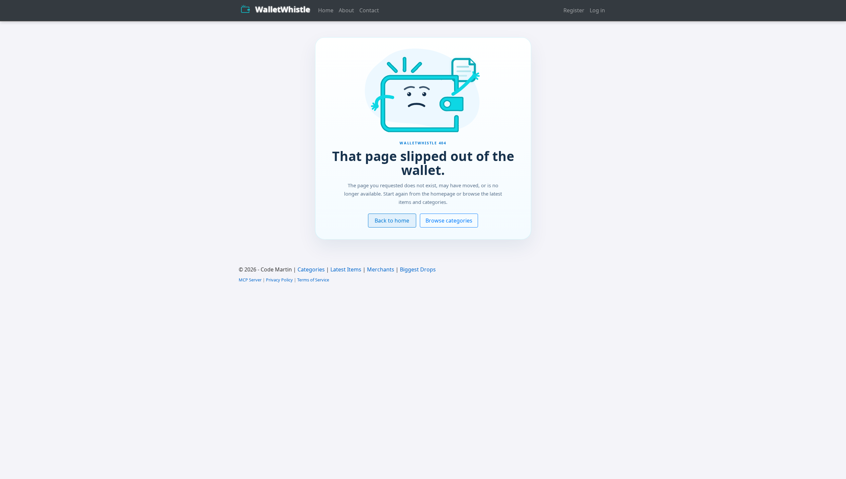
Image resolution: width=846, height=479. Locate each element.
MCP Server (250, 280)
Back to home (392, 220)
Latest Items (345, 269)
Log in (597, 10)
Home (325, 10)
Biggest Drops (418, 269)
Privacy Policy (279, 280)
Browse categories (448, 220)
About (346, 10)
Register (573, 10)
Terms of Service (313, 280)
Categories (311, 269)
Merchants (380, 269)
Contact (369, 10)
